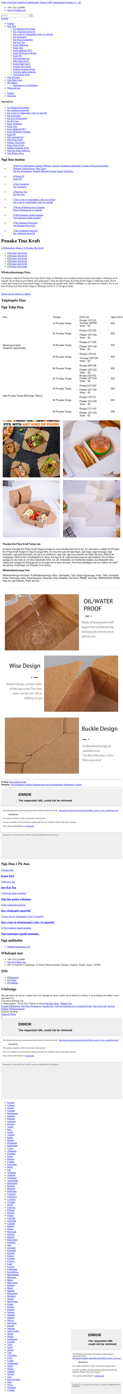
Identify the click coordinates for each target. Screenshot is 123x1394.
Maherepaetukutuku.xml (18, 946)
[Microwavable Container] (22, 916)
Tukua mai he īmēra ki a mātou (15, 294)
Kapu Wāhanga (20, 45)
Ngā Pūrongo (13, 77)
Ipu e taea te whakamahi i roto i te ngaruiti (33, 34)
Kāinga (10, 23)
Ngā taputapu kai (21, 58)
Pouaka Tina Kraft (22, 66)
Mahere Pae (66, 1003)
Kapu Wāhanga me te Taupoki (27, 210)
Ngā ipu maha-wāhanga (24, 72)
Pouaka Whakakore (10, 1006)
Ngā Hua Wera (51, 1003)
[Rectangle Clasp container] (13, 905)
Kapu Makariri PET (22, 50)
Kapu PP (17, 55)
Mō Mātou (12, 82)
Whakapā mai (13, 88)
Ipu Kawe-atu (99, 1006)
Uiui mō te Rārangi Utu (12, 1001)
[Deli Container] (8, 882)
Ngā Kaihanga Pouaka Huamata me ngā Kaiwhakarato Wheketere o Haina (46, 784)
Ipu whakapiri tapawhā (24, 31)
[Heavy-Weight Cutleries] (16, 928)
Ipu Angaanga (20, 37)
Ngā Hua (11, 26)
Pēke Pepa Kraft (21, 61)
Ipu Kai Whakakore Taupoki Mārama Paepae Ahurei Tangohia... (43, 171)
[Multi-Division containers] (13, 893)
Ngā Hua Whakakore (31, 1006)
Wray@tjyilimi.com (16, 962)
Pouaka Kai (48, 1006)
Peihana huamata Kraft (24, 69)
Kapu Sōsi (18, 47)
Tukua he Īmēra (8, 1014)
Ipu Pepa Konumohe (23, 39)
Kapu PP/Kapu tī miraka (24, 53)
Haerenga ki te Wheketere (25, 85)
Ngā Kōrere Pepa (21, 74)
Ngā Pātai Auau (14, 80)
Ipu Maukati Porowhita (24, 29)
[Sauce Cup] (7, 870)
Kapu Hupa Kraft (21, 64)
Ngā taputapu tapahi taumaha (27, 218)
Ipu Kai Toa (19, 42)
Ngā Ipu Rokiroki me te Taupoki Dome (73, 1006)
